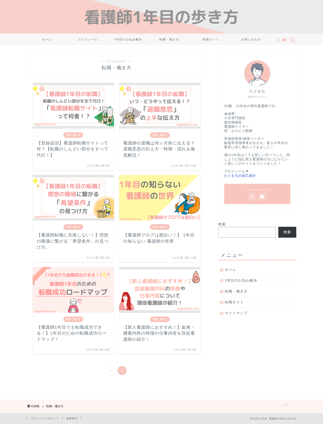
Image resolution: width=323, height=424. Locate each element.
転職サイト (211, 39)
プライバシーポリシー (45, 418)
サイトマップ (236, 313)
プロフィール (88, 39)
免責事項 (72, 418)
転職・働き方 (169, 39)
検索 (222, 224)
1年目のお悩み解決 (128, 39)
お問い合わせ (251, 39)
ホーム (47, 39)
